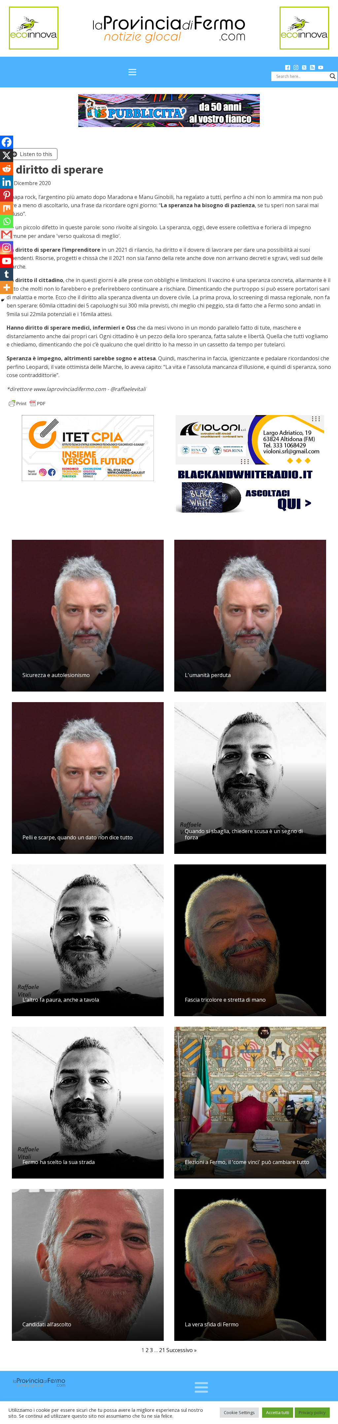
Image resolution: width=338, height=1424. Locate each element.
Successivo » (181, 1350)
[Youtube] (6, 261)
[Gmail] (6, 234)
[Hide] (2, 300)
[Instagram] (6, 247)
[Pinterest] (6, 195)
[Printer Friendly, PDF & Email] (27, 403)
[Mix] (6, 208)
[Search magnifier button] (332, 76)
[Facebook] (6, 142)
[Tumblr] (6, 274)
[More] (6, 287)
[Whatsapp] (6, 221)
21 (162, 1350)
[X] (6, 155)
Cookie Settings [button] (239, 1412)
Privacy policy (312, 1412)
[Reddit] (6, 168)
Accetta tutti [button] (277, 1412)
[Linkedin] (6, 181)
